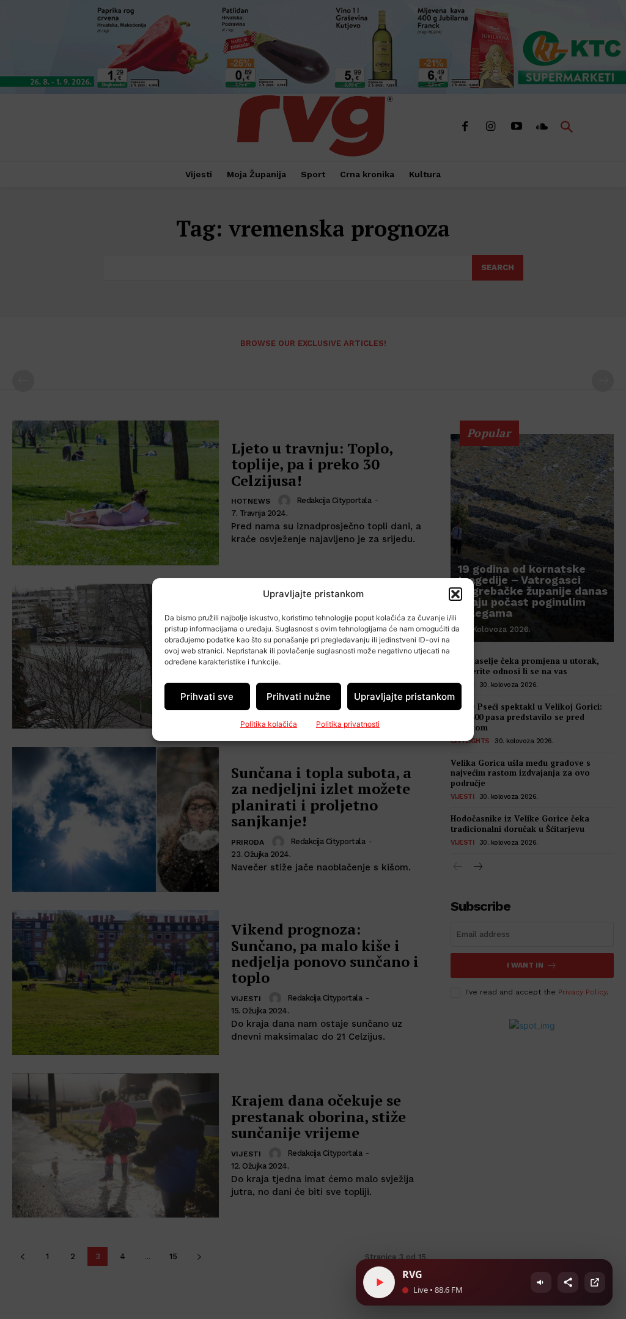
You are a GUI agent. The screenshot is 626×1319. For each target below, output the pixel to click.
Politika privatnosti (348, 724)
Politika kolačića (268, 724)
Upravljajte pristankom (404, 696)
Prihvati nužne (299, 696)
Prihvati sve (207, 696)
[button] (455, 594)
